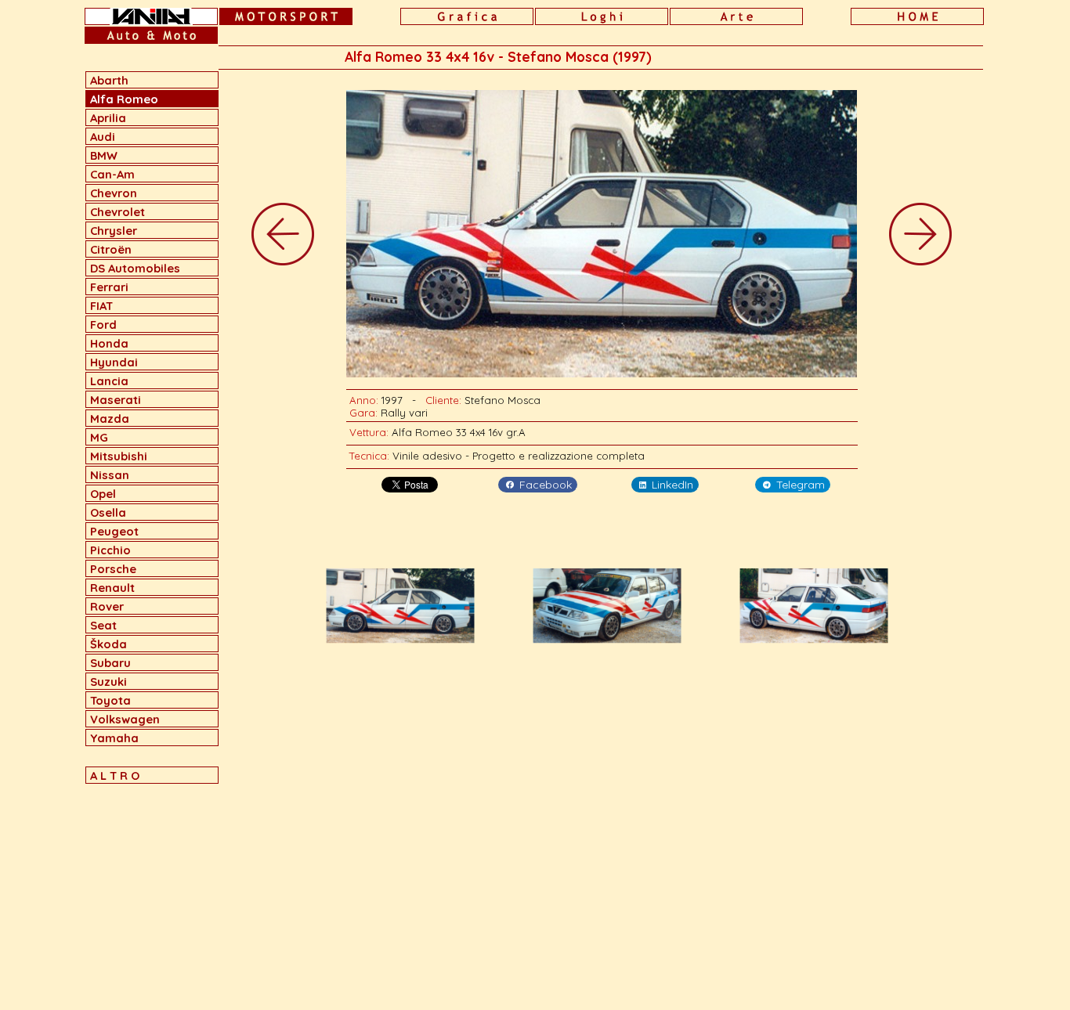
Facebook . (548, 485)
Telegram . (803, 485)
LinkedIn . (675, 485)
